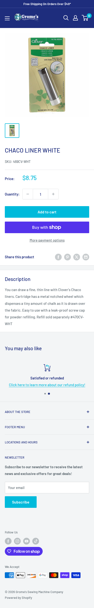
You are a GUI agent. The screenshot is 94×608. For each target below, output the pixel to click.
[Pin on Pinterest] (67, 256)
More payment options (47, 240)
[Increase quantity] (53, 194)
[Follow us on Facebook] (8, 541)
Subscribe (20, 502)
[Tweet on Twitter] (76, 256)
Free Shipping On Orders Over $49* (47, 4)
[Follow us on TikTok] (35, 541)
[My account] (75, 18)
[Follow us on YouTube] (26, 541)
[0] (85, 18)
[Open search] (66, 18)
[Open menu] (7, 18)
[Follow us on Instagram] (17, 541)
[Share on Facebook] (58, 256)
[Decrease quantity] (28, 194)
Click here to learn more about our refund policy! (47, 385)
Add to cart (47, 212)
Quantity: (12, 194)
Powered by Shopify (18, 598)
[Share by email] (85, 256)
